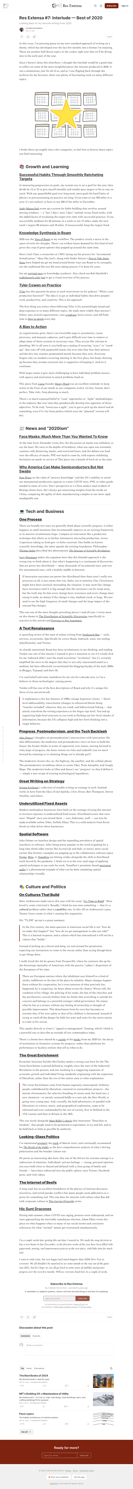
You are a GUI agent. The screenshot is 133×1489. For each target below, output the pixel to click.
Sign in (125, 5)
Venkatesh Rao (91, 635)
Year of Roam (42, 239)
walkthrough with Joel (32, 278)
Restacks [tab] (36, 1336)
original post (35, 273)
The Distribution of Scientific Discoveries (63, 616)
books (77, 1039)
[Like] (21, 36)
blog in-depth (36, 319)
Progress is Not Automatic (66, 621)
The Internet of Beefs (38, 1182)
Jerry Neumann (28, 557)
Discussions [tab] (39, 1368)
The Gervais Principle (61, 1201)
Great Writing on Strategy (42, 781)
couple (62, 1039)
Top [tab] (22, 1368)
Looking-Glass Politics (39, 1136)
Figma (22, 857)
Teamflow (43, 857)
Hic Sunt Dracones (35, 1209)
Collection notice (87, 1470)
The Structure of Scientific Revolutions (89, 551)
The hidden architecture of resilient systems (38, 1417)
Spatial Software (33, 834)
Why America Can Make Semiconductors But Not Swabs (61, 469)
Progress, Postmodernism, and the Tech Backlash (63, 731)
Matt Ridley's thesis (60, 1121)
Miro (31, 857)
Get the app (79, 1477)
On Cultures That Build (39, 894)
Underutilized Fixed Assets (43, 803)
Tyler (22, 292)
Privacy (68, 1470)
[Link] (16, 167)
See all (24, 1431)
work (56, 1143)
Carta (41, 384)
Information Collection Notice (65, 1307)
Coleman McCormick (33, 28)
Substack (54, 1483)
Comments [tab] (25, 1336)
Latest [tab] (29, 1368)
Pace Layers (26, 1413)
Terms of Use (79, 1304)
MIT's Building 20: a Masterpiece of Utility (44, 1393)
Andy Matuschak (29, 209)
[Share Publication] (101, 5)
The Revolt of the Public (36, 1147)
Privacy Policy (86, 1307)
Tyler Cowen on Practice (40, 285)
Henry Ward (62, 384)
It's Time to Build (94, 901)
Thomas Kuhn (27, 551)
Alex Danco (26, 738)
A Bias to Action (33, 326)
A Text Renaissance (36, 628)
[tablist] (30, 1336)
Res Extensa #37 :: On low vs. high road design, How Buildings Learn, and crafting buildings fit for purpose (52, 1398)
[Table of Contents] (3, 745)
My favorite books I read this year (34, 1379)
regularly (42, 1143)
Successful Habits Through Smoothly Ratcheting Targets (61, 176)
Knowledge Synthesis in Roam (45, 233)
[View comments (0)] (28, 36)
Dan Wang (25, 478)
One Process (30, 519)
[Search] (95, 5)
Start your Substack (60, 1477)
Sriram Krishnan (28, 788)
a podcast (70, 315)
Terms (75, 1470)
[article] (66, 1381)
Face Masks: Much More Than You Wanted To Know (63, 436)
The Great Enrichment (38, 1055)
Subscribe (111, 5)
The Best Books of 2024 (33, 1375)
